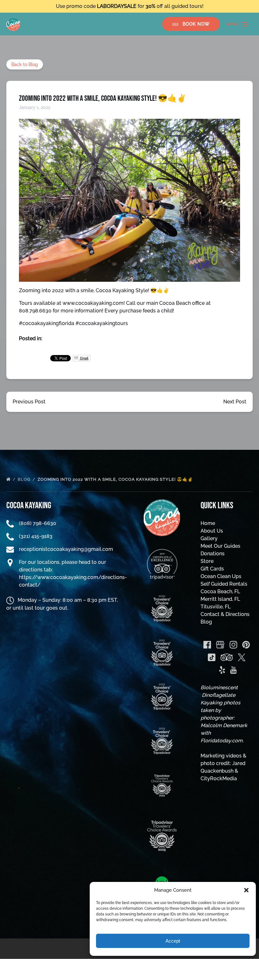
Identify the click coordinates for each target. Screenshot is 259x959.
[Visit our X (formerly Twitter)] (241, 657)
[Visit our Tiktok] (211, 657)
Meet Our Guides (220, 546)
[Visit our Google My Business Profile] (220, 644)
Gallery (209, 538)
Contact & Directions (225, 614)
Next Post (234, 402)
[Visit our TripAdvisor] (226, 657)
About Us (212, 531)
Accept (173, 941)
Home (208, 523)
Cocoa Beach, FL (220, 591)
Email (83, 358)
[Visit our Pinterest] (246, 644)
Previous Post (29, 402)
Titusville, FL (216, 607)
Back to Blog (24, 64)
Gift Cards (212, 569)
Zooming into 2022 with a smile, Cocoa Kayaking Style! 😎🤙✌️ (116, 479)
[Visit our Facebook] (207, 644)
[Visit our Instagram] (233, 644)
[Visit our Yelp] (222, 670)
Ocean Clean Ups (221, 576)
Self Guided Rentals (224, 584)
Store (207, 561)
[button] (246, 890)
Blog (25, 479)
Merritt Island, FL (220, 599)
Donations (213, 554)
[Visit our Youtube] (233, 670)
